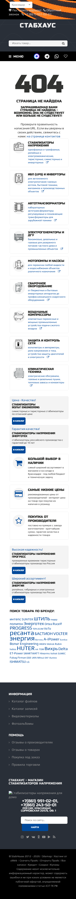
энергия (22, 638)
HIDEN (42, 644)
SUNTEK (27, 619)
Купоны (54, 864)
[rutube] (49, 837)
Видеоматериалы (25, 716)
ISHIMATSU (18, 662)
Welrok (50, 644)
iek (36, 649)
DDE (29, 657)
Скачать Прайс (29, 860)
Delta (63, 649)
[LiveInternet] (38, 894)
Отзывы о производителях (32, 742)
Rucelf (57, 624)
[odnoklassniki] (38, 837)
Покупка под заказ (26, 757)
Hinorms (45, 653)
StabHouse (17, 856)
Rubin (58, 643)
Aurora (53, 657)
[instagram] (22, 837)
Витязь (39, 639)
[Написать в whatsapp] (57, 56)
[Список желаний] (65, 56)
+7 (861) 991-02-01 (38, 14)
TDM (41, 649)
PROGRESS (21, 628)
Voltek (53, 653)
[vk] (33, 837)
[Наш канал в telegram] (47, 56)
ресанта (22, 632)
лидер (54, 619)
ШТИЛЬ (42, 618)
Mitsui (40, 657)
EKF (47, 658)
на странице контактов (43, 136)
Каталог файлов (24, 701)
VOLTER (60, 633)
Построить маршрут (27, 10)
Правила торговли (26, 764)
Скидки (43, 864)
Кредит (32, 864)
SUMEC (62, 653)
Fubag (13, 657)
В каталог (18, 421)
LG (28, 662)
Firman (22, 657)
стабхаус (38, 25)
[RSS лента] (54, 837)
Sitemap (47, 856)
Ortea (48, 624)
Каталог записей (24, 709)
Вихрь (51, 648)
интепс (15, 619)
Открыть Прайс (49, 860)
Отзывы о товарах (26, 750)
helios (13, 649)
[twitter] (27, 837)
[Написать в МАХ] (37, 56)
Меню (18, 56)
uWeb (13, 860)
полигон (16, 624)
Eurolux (63, 639)
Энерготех (34, 623)
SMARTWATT (31, 653)
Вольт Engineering (24, 644)
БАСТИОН (44, 633)
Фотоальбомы (22, 723)
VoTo (47, 628)
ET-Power (16, 653)
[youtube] (43, 837)
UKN (34, 657)
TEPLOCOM (38, 629)
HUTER (26, 648)
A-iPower (51, 639)
